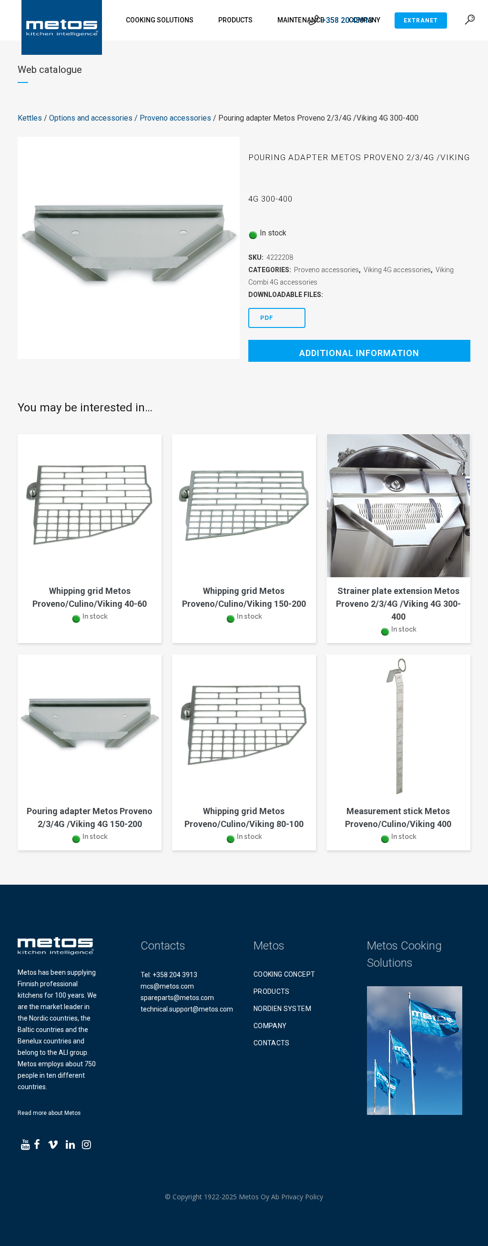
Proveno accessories (175, 118)
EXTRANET (421, 20)
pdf (267, 317)
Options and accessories (90, 118)
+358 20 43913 (347, 20)
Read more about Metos (49, 1113)
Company (270, 1026)
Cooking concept (284, 974)
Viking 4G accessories (397, 270)
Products (272, 991)
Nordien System (282, 1008)
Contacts (272, 1043)
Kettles (30, 118)
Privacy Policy (302, 1196)
